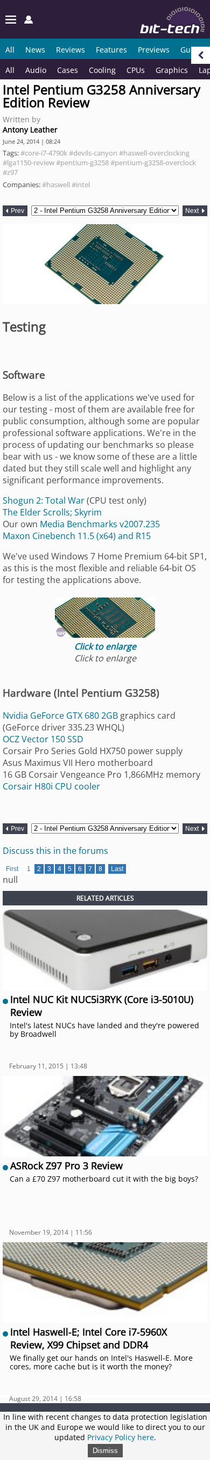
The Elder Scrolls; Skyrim (52, 512)
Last (117, 869)
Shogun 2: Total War (44, 500)
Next (192, 211)
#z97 (10, 172)
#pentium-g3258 (82, 162)
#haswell (56, 184)
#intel (81, 184)
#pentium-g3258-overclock (153, 162)
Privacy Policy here (120, 1437)
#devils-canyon (93, 153)
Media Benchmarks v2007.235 (100, 524)
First (12, 869)
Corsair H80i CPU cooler (51, 786)
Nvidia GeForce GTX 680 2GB (60, 715)
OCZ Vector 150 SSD (43, 739)
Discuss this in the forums (55, 851)
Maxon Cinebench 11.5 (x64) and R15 (77, 536)
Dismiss (105, 1451)
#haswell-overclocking (154, 153)
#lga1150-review (28, 162)
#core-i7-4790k (43, 153)
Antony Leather (30, 129)
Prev (16, 211)
